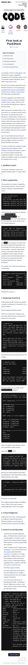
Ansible (11, 75)
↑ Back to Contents (14, 654)
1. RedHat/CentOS (7, 55)
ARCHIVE (24, 3)
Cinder (12, 567)
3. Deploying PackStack (9, 61)
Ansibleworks (20, 87)
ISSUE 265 (5, 2)
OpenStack (19, 73)
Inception (8, 552)
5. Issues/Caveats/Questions (10, 67)
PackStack (4, 100)
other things (9, 81)
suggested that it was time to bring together (13, 89)
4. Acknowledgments (8, 64)
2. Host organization (8, 58)
